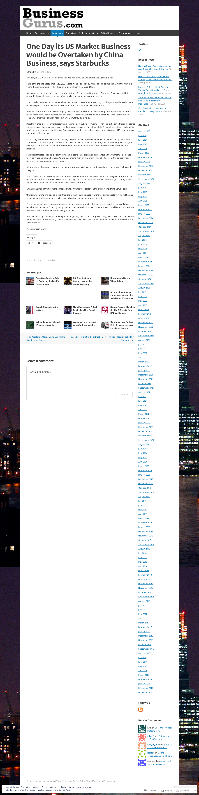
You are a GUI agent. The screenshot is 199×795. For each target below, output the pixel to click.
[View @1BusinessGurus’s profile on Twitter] (139, 50)
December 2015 (145, 688)
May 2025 (142, 196)
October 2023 (144, 279)
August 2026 (144, 131)
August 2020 (144, 444)
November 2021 (145, 379)
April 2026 (142, 148)
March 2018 (143, 570)
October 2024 (144, 226)
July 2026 (142, 135)
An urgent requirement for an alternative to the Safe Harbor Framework (121, 295)
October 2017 (144, 592)
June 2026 (142, 139)
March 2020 (143, 466)
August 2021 (144, 392)
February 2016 (145, 679)
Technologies (125, 33)
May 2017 (142, 614)
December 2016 (145, 635)
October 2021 (144, 383)
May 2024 (142, 248)
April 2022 (142, 357)
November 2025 (145, 170)
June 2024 (142, 244)
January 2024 (144, 266)
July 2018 (142, 553)
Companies (57, 33)
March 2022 (143, 361)
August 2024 (144, 235)
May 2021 (142, 405)
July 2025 (142, 187)
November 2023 (145, 274)
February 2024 (145, 261)
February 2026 (145, 157)
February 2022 (145, 366)
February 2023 (145, 313)
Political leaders (108, 33)
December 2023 (145, 270)
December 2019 (145, 479)
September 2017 (146, 596)
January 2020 (144, 474)
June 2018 (142, 557)
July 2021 (142, 396)
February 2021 (145, 418)
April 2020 (142, 461)
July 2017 (142, 605)
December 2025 (145, 166)
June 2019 (142, 505)
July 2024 (142, 239)
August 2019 (144, 496)
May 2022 (142, 353)
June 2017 (142, 609)
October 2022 (144, 331)
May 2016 (142, 666)
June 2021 (142, 400)
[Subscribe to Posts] (140, 711)
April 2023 (142, 305)
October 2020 (144, 435)
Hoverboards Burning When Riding (120, 280)
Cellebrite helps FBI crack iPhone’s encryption (48, 323)
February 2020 (145, 470)
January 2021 (144, 422)
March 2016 (143, 675)
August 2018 (144, 548)
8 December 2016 (43, 72)
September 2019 (146, 492)
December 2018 (145, 531)
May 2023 (142, 300)
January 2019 (144, 527)
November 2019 (145, 483)
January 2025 (144, 213)
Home (29, 33)
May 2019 (142, 509)
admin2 (30, 72)
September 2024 (146, 231)
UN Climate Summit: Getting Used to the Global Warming (83, 281)
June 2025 (142, 192)
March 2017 (143, 622)
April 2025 (142, 200)
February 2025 (145, 209)
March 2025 (143, 205)
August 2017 (144, 601)
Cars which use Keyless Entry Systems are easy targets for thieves (121, 325)
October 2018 (144, 540)
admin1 (150, 736)
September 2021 (146, 387)
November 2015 (145, 692)
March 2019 (143, 518)
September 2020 (146, 440)
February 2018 (145, 574)
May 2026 (142, 144)
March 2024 (143, 257)
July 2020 (142, 448)
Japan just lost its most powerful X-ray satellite (84, 323)
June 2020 (142, 453)
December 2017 (145, 583)
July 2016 (142, 657)
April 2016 (142, 670)
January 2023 (144, 318)
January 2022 (144, 370)
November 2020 (145, 431)
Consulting (71, 33)
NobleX (150, 752)
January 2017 (144, 631)
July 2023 (142, 292)
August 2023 (144, 287)
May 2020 (142, 457)
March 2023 (143, 309)
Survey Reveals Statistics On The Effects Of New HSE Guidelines (122, 310)
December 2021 (145, 374)
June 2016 (142, 661)
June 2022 (142, 348)
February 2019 (145, 522)
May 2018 (142, 561)
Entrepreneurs (42, 33)
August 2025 (144, 183)
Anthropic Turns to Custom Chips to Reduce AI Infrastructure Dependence (154, 100)
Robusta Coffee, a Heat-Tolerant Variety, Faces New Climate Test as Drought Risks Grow (154, 90)
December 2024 (145, 218)
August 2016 (144, 653)
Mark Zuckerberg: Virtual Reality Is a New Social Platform (85, 310)
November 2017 (145, 588)
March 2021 (143, 413)
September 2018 (146, 544)
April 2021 (142, 409)
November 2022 (145, 326)
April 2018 (142, 566)
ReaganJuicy (153, 744)
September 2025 (146, 179)
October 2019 (144, 487)
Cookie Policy (65, 790)
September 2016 (146, 648)
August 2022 (144, 340)
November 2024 (145, 222)
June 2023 (142, 296)
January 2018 (144, 579)
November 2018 (145, 535)
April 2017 (142, 618)
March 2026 (143, 152)
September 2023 (146, 283)
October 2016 (144, 644)
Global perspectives (88, 33)
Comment (124, 394)
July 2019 (142, 500)
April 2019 (142, 514)
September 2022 (146, 335)
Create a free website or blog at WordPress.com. (49, 781)
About (137, 33)
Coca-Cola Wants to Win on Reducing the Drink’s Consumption (47, 281)
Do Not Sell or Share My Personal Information (94, 781)
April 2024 (142, 253)
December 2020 (145, 427)
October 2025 (144, 174)
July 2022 (142, 344)
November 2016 (145, 640)
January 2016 (144, 683)
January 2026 (144, 161)
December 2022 (145, 322)
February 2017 (145, 627)
